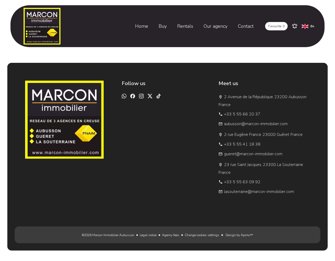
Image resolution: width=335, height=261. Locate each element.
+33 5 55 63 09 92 (242, 182)
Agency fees (170, 235)
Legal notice (148, 235)
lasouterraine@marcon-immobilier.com (259, 192)
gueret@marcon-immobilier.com (253, 154)
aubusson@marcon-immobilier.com (256, 124)
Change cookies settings (202, 235)
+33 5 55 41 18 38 (242, 144)
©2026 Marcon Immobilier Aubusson (108, 235)
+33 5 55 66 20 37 (242, 114)
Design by (239, 235)
